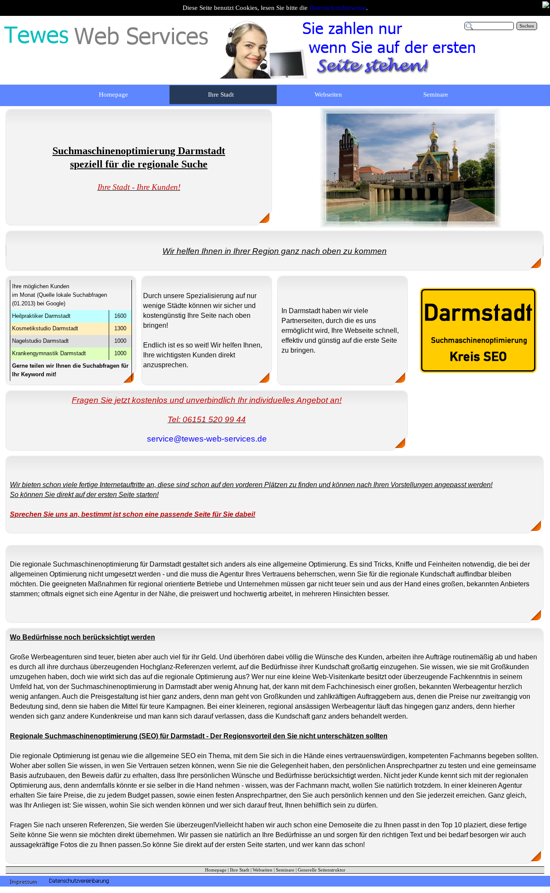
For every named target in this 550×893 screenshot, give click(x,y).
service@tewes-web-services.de (207, 438)
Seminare (285, 870)
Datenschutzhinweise (337, 7)
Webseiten (262, 870)
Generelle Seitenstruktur (321, 870)
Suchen (526, 26)
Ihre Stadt (239, 870)
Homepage (215, 870)
